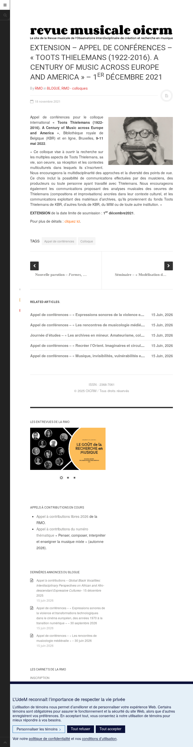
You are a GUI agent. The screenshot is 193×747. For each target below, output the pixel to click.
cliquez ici (72, 221)
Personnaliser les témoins (39, 728)
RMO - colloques (75, 88)
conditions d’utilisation (99, 738)
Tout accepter (110, 728)
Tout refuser (80, 728)
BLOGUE (53, 88)
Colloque (86, 241)
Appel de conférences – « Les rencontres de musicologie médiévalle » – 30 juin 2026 (103, 325)
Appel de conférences (59, 241)
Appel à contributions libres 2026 (62, 516)
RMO (39, 88)
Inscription (40, 677)
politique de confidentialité (49, 738)
